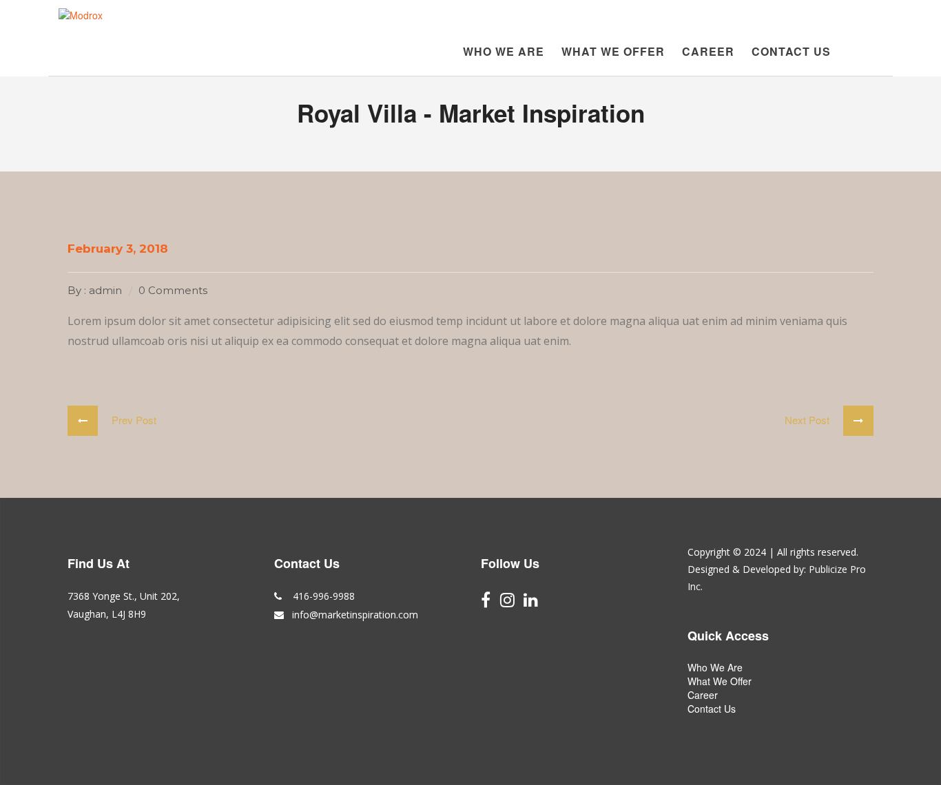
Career (708, 51)
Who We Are (503, 51)
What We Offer (613, 51)
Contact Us (791, 51)
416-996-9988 (322, 596)
